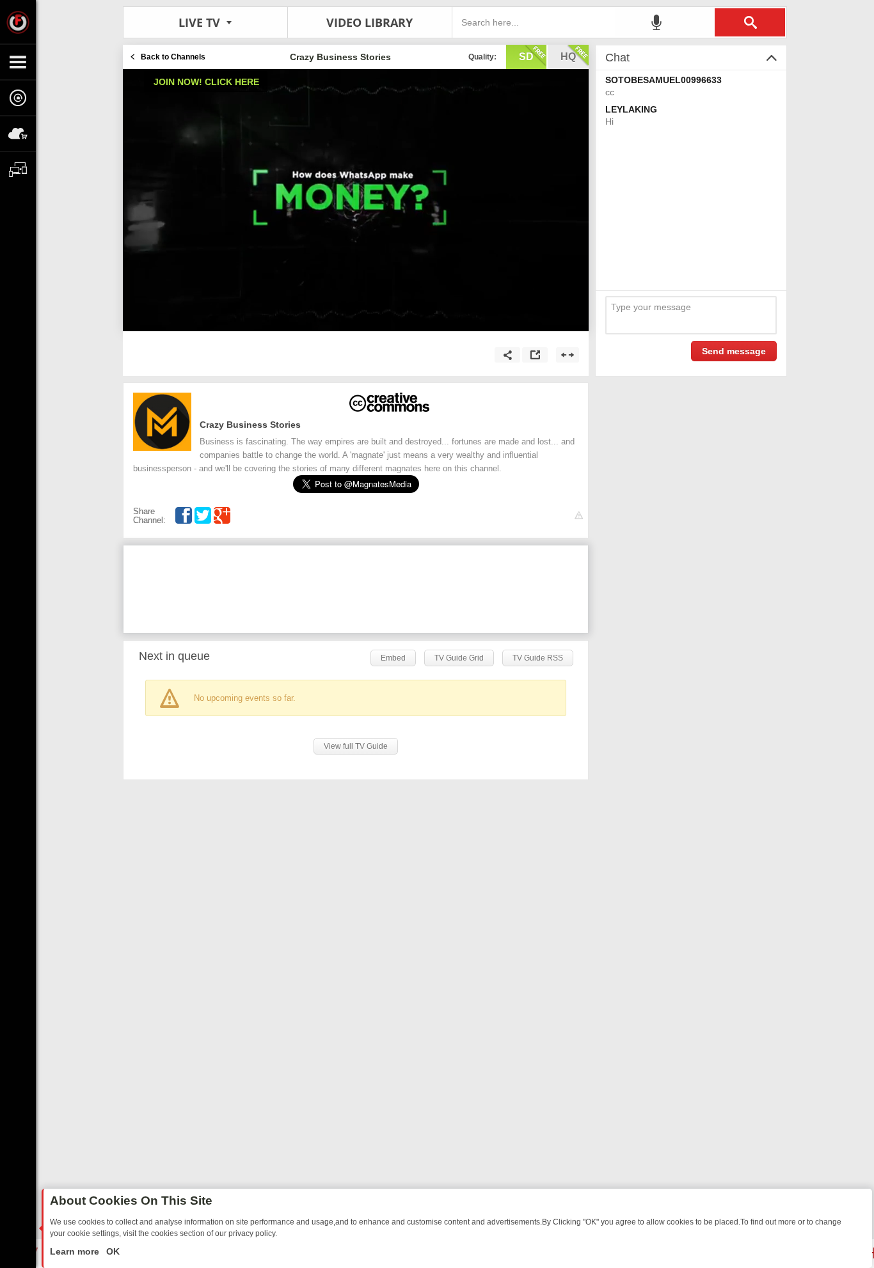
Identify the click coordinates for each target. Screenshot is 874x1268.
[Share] (507, 355)
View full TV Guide (356, 746)
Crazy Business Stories (250, 424)
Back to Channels (173, 56)
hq (568, 56)
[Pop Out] (535, 355)
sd (526, 56)
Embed (393, 658)
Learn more (76, 1251)
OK (112, 1251)
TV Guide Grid (459, 658)
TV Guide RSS (537, 658)
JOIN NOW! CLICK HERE (206, 82)
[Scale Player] (567, 355)
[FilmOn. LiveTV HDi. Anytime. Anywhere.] (18, 21)
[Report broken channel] (579, 516)
